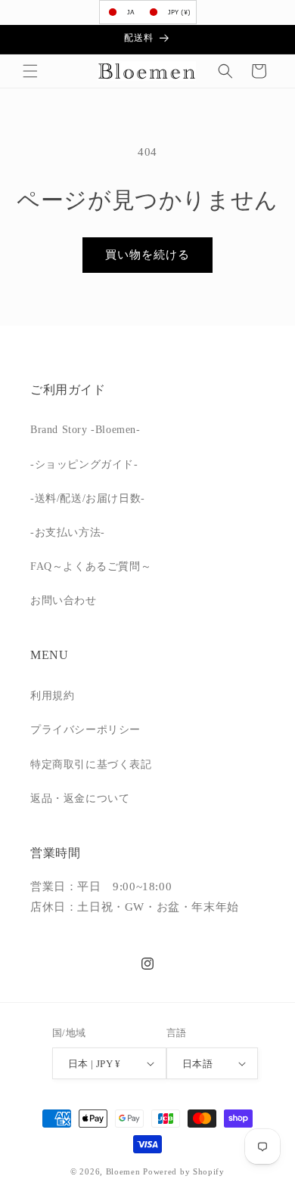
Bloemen (123, 1171)
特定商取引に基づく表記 (91, 764)
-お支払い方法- (67, 532)
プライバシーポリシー (85, 729)
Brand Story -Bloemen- (85, 429)
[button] (30, 71)
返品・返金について (79, 798)
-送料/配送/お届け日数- (87, 498)
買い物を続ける (147, 255)
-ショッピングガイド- (84, 464)
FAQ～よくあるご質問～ (90, 566)
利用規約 (52, 695)
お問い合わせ (63, 600)
